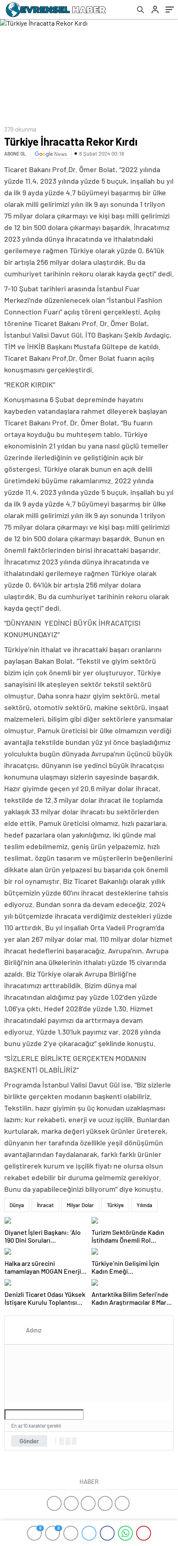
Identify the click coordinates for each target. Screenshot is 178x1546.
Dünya (17, 1205)
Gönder (29, 1441)
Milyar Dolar (80, 1205)
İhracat (45, 1205)
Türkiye (115, 1205)
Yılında (144, 1205)
